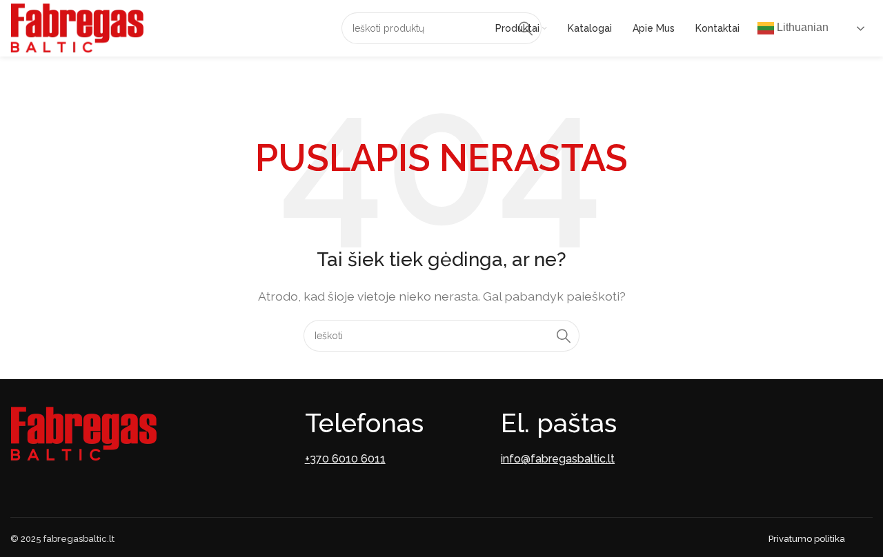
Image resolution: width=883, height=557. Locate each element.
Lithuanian (801, 27)
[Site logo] (76, 27)
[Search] (563, 336)
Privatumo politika (806, 539)
